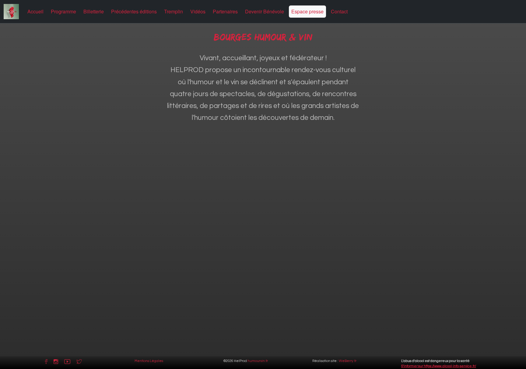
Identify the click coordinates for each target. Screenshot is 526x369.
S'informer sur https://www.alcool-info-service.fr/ (438, 366)
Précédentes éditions (134, 11)
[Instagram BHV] (56, 362)
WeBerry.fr (347, 361)
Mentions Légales (149, 361)
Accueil (35, 11)
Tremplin (173, 11)
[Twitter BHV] (79, 362)
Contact (339, 11)
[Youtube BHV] (67, 362)
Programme (63, 11)
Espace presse (307, 11)
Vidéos (197, 11)
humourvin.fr (257, 361)
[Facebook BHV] (46, 362)
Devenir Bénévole (264, 11)
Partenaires (225, 11)
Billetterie (93, 11)
